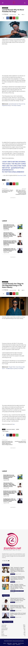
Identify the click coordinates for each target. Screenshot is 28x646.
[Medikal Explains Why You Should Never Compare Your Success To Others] (19, 250)
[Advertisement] (14, 60)
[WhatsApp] (17, 18)
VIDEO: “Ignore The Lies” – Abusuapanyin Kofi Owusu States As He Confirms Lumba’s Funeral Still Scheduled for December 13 (21, 192)
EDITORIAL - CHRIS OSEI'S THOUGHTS (17, 590)
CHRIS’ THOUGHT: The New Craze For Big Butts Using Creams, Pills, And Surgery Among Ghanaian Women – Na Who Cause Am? (18, 587)
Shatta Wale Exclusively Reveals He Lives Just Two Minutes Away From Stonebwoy (9, 226)
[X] (10, 18)
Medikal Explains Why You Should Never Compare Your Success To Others (9, 250)
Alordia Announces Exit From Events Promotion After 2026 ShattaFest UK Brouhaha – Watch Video (10, 242)
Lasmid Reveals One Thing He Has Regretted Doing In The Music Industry (7, 191)
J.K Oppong (5, 14)
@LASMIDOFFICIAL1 (17, 168)
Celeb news (5, 7)
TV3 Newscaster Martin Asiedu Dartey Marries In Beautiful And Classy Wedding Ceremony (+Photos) (17, 578)
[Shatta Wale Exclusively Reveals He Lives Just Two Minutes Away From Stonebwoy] (19, 226)
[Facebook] (7, 18)
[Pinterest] (14, 18)
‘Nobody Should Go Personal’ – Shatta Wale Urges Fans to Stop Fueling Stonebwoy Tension (9, 234)
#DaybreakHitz (7, 170)
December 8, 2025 (21, 175)
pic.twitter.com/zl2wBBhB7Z (13, 172)
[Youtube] (9, 561)
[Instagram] (5, 561)
